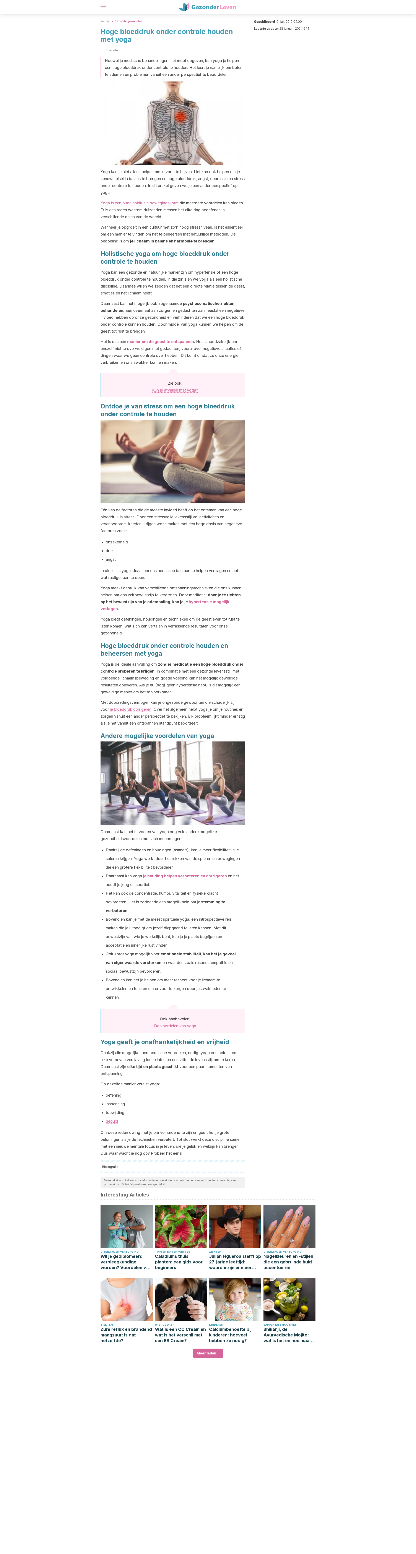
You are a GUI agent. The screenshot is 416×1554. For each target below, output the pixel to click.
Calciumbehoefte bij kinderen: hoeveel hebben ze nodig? (230, 1335)
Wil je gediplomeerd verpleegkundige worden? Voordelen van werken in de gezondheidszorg (126, 1262)
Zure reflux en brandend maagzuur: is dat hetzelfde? (126, 1335)
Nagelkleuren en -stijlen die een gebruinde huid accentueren (288, 1262)
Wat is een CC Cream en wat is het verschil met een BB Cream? (180, 1335)
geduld (112, 1121)
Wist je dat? (164, 1324)
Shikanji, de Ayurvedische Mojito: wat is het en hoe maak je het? (287, 1335)
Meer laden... (208, 1353)
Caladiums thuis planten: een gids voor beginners (179, 1262)
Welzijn (105, 21)
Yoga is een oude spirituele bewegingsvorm (140, 203)
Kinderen (216, 1324)
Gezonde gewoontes (128, 21)
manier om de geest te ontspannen (160, 341)
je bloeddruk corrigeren (130, 709)
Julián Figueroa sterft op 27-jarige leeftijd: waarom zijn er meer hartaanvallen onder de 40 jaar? (235, 1262)
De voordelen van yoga (175, 1026)
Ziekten (215, 1251)
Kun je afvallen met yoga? (175, 390)
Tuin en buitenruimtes (172, 1251)
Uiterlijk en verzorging (120, 1251)
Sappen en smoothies (280, 1324)
